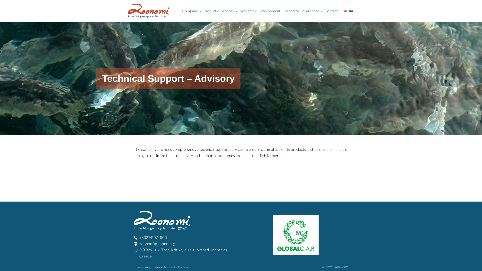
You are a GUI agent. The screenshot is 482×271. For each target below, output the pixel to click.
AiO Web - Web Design (335, 266)
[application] (200, 10)
